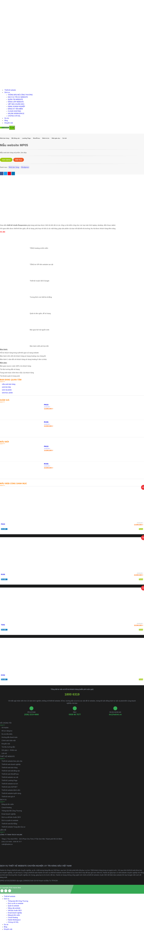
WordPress (36, 138)
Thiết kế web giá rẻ (8, 796)
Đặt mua (18, 160)
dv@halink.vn (115, 714)
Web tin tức (45, 138)
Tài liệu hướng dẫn (8, 747)
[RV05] (72, 554)
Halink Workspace (16, 113)
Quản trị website (15, 99)
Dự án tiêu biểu (7, 734)
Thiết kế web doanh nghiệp (11, 764)
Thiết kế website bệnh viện (11, 790)
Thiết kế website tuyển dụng (11, 793)
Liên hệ (4, 753)
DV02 (3, 675)
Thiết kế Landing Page (9, 780)
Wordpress (25, 167)
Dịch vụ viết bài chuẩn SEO (11, 817)
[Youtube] (5, 890)
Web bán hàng (4, 138)
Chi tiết (3, 529)
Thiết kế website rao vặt (10, 777)
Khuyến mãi (9, 123)
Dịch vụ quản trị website (10, 820)
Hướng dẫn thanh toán (9, 737)
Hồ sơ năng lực (7, 731)
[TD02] (72, 605)
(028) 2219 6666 (31, 714)
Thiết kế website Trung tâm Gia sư (13, 827)
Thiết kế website (10, 90)
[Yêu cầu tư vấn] (140, 908)
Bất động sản (15, 138)
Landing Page (26, 138)
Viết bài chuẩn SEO (16, 104)
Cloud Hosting (14, 111)
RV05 (3, 574)
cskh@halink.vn (7, 844)
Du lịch (64, 138)
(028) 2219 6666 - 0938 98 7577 (11, 841)
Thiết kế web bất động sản (11, 771)
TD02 (3, 625)
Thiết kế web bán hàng (9, 767)
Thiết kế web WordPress (10, 774)
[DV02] (72, 655)
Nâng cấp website (16, 102)
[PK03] (72, 504)
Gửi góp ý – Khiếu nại (9, 750)
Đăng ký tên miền (15, 109)
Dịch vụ (7, 92)
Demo (141, 529)
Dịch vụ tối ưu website (18, 97)
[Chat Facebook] (140, 917)
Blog (6, 120)
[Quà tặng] (1, 132)
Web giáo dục (56, 138)
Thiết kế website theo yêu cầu (12, 761)
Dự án (7, 118)
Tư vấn (12, 127)
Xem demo (6, 160)
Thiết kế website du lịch (10, 784)
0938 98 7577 (75, 714)
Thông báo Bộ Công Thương (20, 95)
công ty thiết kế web (13, 870)
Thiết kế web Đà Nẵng (9, 824)
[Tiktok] (9, 890)
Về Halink (5, 727)
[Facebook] (1, 890)
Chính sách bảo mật (8, 740)
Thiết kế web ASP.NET (9, 787)
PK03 (3, 524)
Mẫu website (9, 145)
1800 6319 (72, 694)
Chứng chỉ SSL (14, 116)
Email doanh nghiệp (16, 106)
